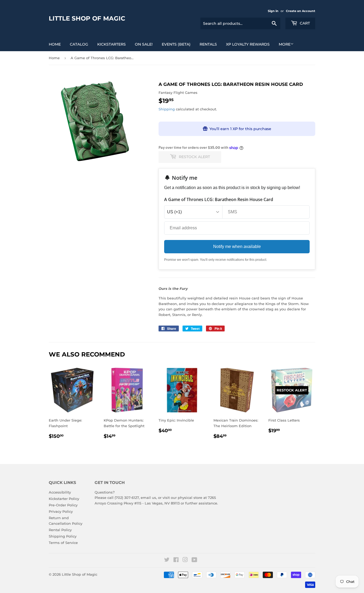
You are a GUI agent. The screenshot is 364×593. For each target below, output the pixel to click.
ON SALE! (144, 44)
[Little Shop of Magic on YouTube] (194, 560)
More (284, 44)
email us (148, 497)
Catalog (79, 44)
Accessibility (60, 492)
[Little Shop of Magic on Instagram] (185, 560)
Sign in (273, 11)
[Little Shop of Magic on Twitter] (166, 560)
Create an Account (300, 11)
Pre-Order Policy (63, 505)
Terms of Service (63, 542)
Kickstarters (111, 44)
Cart (304, 23)
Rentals (208, 44)
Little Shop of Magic (87, 18)
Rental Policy (60, 530)
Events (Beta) (176, 44)
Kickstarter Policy (64, 498)
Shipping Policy (62, 536)
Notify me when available (237, 246)
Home (55, 44)
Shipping (167, 109)
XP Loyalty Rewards (248, 44)
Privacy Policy (61, 511)
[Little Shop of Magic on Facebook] (176, 560)
